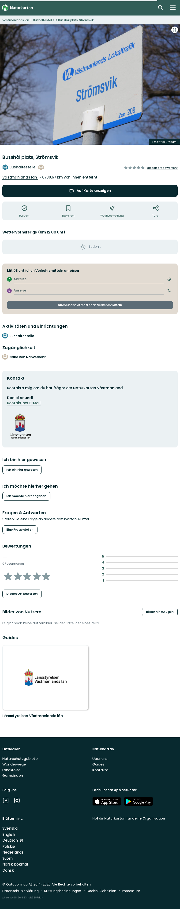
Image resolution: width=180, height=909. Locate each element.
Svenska (10, 828)
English (8, 834)
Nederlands (12, 852)
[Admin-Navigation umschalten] (173, 8)
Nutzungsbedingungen (63, 891)
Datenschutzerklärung (21, 891)
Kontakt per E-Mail (24, 402)
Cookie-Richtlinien (101, 891)
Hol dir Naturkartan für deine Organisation (128, 818)
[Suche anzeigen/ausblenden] (160, 8)
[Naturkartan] (17, 7)
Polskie (8, 846)
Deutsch (10, 840)
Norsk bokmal (15, 864)
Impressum (131, 891)
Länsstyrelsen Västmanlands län (32, 716)
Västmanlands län (20, 177)
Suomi (7, 858)
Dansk (8, 870)
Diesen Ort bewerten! (162, 168)
